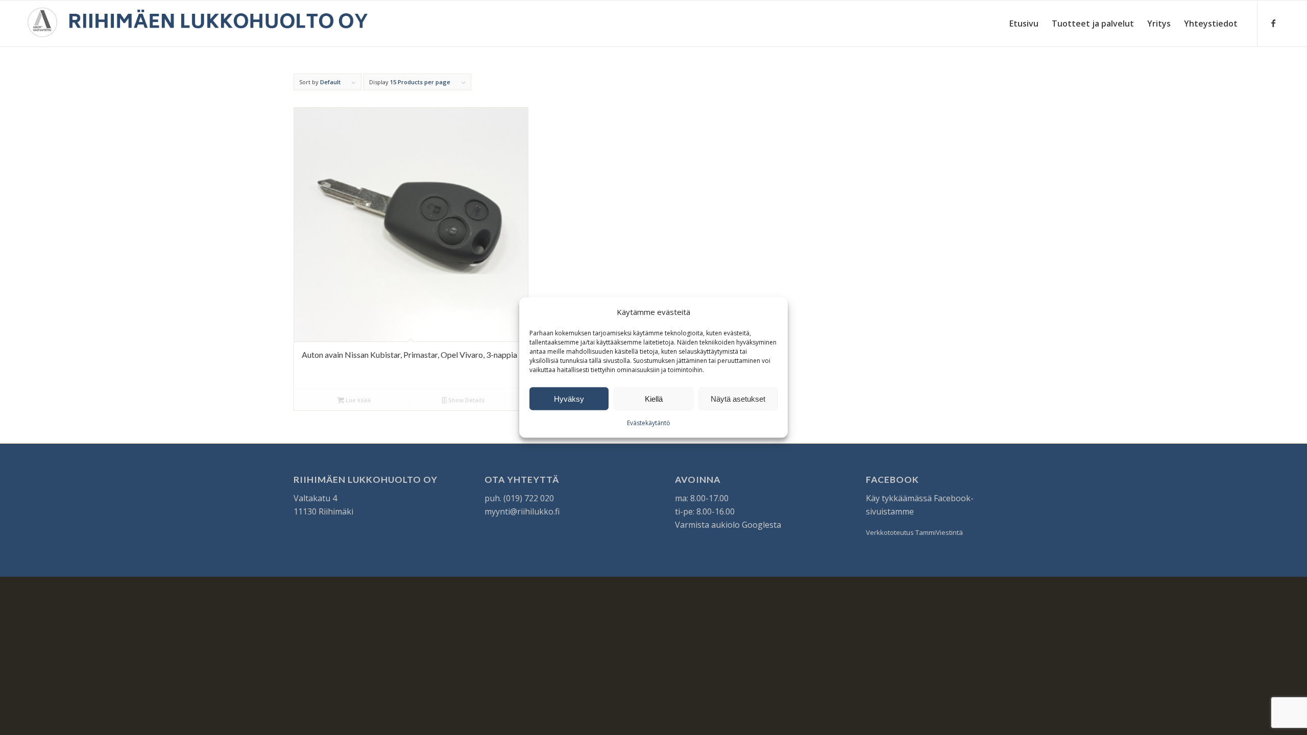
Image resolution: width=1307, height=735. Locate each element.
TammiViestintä (939, 532)
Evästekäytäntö (648, 423)
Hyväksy (569, 399)
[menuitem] (1024, 23)
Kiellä (654, 399)
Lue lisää (357, 400)
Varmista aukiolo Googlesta (728, 524)
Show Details (466, 400)
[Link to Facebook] (1273, 23)
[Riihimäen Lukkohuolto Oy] (198, 23)
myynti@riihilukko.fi (522, 511)
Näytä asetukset (738, 399)
